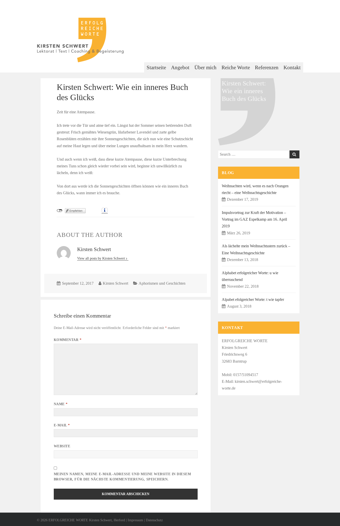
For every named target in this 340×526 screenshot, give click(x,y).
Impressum (135, 520)
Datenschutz (154, 520)
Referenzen (267, 67)
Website (62, 446)
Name (61, 404)
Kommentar (68, 340)
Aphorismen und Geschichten (162, 283)
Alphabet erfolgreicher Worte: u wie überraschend (250, 276)
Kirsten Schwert (115, 283)
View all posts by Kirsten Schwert (101, 258)
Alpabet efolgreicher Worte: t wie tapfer (253, 299)
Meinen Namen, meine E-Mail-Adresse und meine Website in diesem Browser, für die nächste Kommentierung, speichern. (122, 476)
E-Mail (62, 425)
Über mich (205, 67)
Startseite (156, 67)
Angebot (180, 67)
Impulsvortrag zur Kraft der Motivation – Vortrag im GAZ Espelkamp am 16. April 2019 (254, 219)
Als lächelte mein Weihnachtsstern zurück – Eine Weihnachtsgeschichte (256, 249)
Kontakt (292, 67)
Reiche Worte (236, 67)
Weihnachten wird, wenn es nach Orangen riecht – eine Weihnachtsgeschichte (255, 189)
